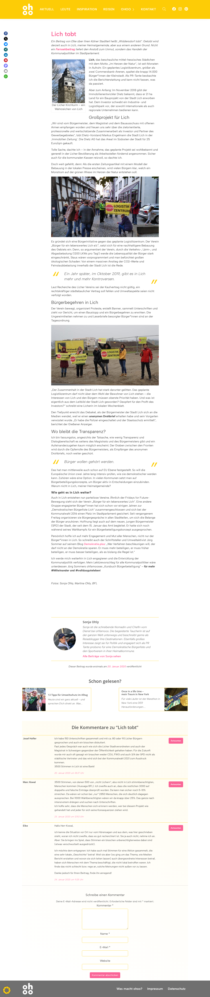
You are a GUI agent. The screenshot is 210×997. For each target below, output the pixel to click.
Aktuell (47, 9)
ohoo (126, 9)
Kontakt (148, 9)
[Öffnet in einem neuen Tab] (174, 9)
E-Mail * (105, 947)
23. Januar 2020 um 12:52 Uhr (69, 816)
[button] (6, 33)
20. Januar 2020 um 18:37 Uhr (69, 773)
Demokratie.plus (94, 544)
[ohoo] (28, 9)
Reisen (109, 9)
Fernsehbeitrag (65, 49)
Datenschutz (177, 989)
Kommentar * (105, 905)
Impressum (155, 989)
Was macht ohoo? (129, 989)
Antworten (176, 740)
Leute (66, 9)
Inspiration (87, 9)
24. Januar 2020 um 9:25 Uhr (68, 879)
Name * (105, 933)
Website (105, 960)
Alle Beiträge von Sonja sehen (102, 656)
